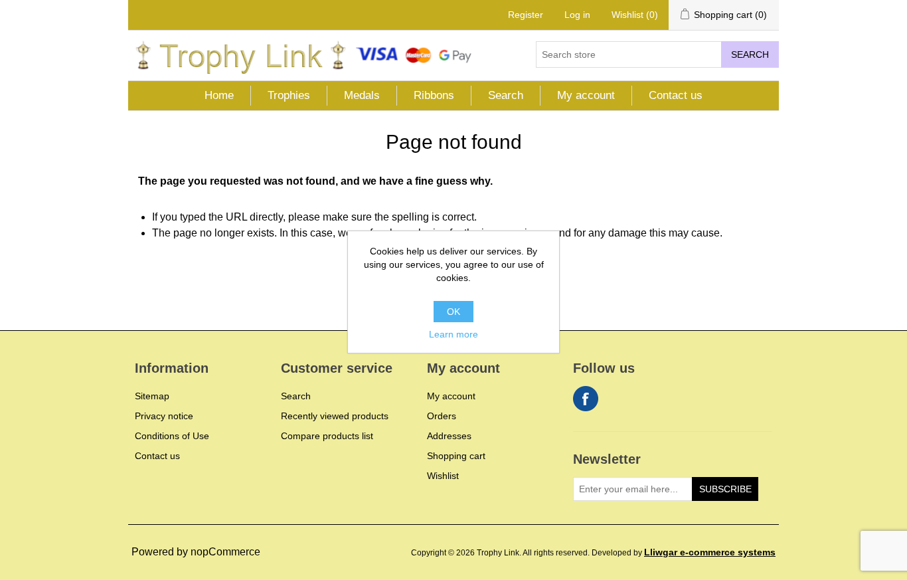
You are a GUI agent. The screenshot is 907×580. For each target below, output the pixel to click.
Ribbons (434, 95)
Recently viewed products (334, 416)
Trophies (289, 95)
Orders (441, 416)
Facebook (585, 398)
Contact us (675, 95)
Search (750, 54)
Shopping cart (456, 455)
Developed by (684, 552)
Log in (577, 14)
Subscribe (725, 489)
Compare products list (327, 436)
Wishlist (443, 475)
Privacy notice (164, 416)
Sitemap (152, 396)
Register (525, 14)
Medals (362, 95)
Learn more (453, 334)
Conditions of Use (172, 436)
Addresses (449, 436)
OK (453, 311)
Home (219, 95)
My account (586, 95)
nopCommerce (225, 551)
